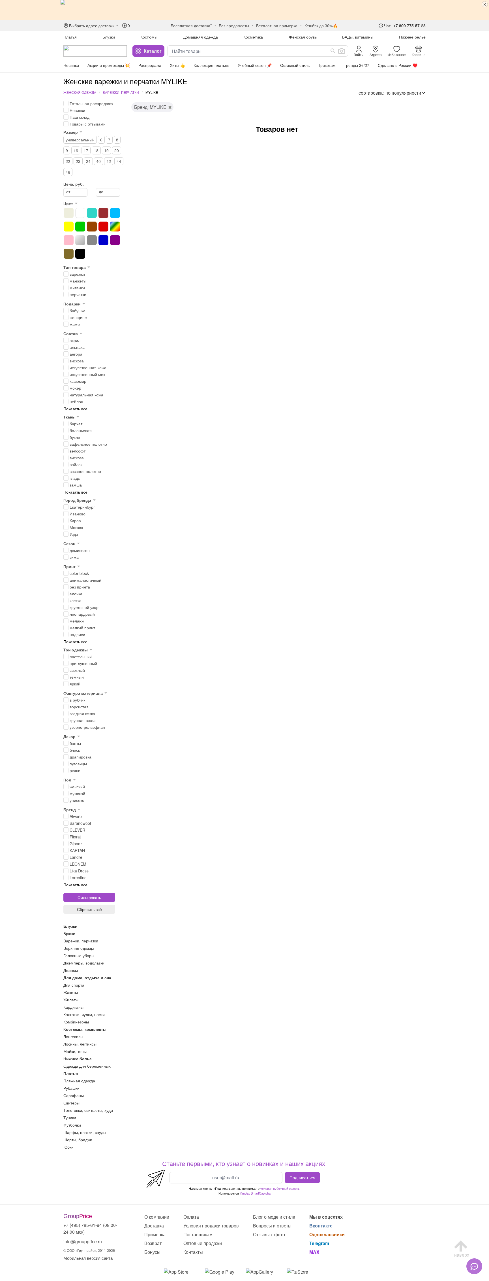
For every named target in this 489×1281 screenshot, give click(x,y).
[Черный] (80, 253)
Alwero (76, 816)
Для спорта (73, 985)
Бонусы (152, 1252)
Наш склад (79, 117)
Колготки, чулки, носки (84, 1014)
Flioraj (75, 837)
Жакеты (70, 992)
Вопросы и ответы (272, 1225)
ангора (76, 354)
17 (86, 150)
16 (76, 150)
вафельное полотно (88, 444)
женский (77, 786)
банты (75, 743)
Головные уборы (78, 955)
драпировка (80, 757)
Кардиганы (73, 1007)
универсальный (80, 140)
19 (106, 150)
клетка (76, 600)
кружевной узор (84, 607)
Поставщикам (198, 1234)
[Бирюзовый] (92, 213)
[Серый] (92, 240)
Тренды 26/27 (356, 65)
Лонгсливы (73, 1036)
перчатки (78, 294)
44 (119, 161)
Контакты (193, 1252)
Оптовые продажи (202, 1243)
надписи (77, 634)
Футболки (72, 1125)
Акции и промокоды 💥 (108, 65)
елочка (76, 593)
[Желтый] (68, 226)
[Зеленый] (80, 226)
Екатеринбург (82, 507)
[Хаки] (68, 253)
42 (108, 161)
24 (88, 161)
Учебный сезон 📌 (255, 65)
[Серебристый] (80, 240)
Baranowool (80, 823)
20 (116, 150)
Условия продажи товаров (211, 1225)
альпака (77, 347)
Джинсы (70, 970)
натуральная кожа (86, 395)
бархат (76, 423)
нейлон (76, 401)
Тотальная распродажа (91, 103)
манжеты (78, 281)
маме (75, 324)
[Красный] (103, 226)
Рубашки (71, 1088)
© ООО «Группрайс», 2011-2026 (89, 1250)
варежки (77, 274)
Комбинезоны (76, 1022)
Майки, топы (75, 1051)
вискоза (77, 361)
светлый (77, 670)
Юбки (68, 1147)
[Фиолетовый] (115, 240)
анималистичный (85, 580)
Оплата (191, 1217)
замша (76, 485)
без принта (80, 587)
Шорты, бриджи (77, 1139)
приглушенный (83, 663)
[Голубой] (115, 213)
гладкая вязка (82, 713)
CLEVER (77, 830)
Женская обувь (303, 36)
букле (75, 437)
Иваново (77, 514)
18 (96, 150)
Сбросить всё (89, 909)
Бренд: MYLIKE (150, 107)
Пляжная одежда (79, 1081)
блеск (75, 750)
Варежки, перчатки (121, 92)
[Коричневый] (92, 226)
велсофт (77, 451)
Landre (76, 857)
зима (74, 557)
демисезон (80, 550)
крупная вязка (83, 720)
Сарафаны (73, 1095)
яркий (75, 684)
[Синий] (103, 240)
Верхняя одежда (78, 948)
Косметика (253, 36)
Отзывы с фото (269, 1234)
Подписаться (302, 1177)
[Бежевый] (68, 213)
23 (78, 161)
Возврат (153, 1243)
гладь (75, 478)
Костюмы (148, 36)
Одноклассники (327, 1234)
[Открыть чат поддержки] (474, 1266)
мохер (75, 388)
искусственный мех (87, 374)
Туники (69, 1117)
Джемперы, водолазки (83, 963)
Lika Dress (79, 871)
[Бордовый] (103, 213)
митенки (77, 287)
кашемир (78, 381)
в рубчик (77, 700)
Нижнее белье (412, 36)
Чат (387, 25)
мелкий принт (82, 627)
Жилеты (70, 999)
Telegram (319, 1243)
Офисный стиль (295, 65)
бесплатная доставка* (191, 25)
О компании (156, 1217)
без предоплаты (234, 25)
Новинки (71, 65)
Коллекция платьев (211, 65)
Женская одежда (79, 92)
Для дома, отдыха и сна (87, 977)
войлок (76, 464)
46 (68, 172)
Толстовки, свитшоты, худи (88, 1110)
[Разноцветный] (115, 226)
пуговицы (78, 763)
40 (98, 161)
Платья (70, 36)
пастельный (81, 656)
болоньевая (81, 430)
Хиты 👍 (177, 65)
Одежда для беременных (87, 1066)
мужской (77, 793)
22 (68, 161)
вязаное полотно (85, 471)
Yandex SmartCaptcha (255, 1193)
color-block (79, 573)
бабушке (77, 310)
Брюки (69, 933)
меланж (77, 621)
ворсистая (79, 706)
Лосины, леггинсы (79, 1044)
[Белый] (80, 213)
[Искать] (333, 51)
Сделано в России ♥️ (397, 65)
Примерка (155, 1234)
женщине (78, 317)
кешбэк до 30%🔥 (321, 25)
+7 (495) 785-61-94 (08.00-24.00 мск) (90, 1228)
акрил (75, 340)
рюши (75, 770)
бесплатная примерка (276, 25)
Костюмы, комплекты (84, 1029)
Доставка (154, 1225)
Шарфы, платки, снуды (84, 1132)
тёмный (77, 677)
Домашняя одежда (200, 36)
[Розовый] (68, 240)
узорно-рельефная (87, 727)
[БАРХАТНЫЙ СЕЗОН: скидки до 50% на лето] (244, 10)
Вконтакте (321, 1225)
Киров (75, 520)
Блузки (108, 36)
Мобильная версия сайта (88, 1258)
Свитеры (71, 1103)
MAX (314, 1252)
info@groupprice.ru (82, 1241)
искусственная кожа (88, 367)
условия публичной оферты (280, 1188)
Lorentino (78, 877)
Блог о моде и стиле (274, 1217)
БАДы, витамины (357, 36)
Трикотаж (326, 65)
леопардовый (82, 614)
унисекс (77, 800)
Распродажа (149, 65)
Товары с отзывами (88, 123)
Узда (74, 534)
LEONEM (78, 864)
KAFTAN (77, 850)
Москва (76, 527)
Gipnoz (76, 843)
